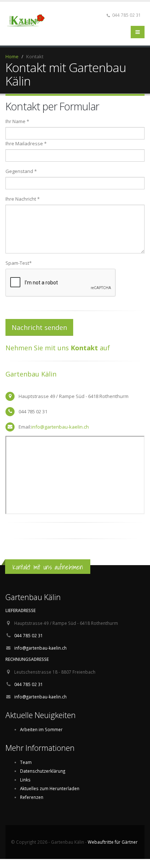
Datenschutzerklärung (42, 771)
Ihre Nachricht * (22, 199)
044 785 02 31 (28, 635)
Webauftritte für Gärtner (113, 842)
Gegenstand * (21, 171)
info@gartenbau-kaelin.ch (60, 426)
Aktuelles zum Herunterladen (49, 788)
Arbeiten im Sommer (41, 729)
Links (25, 780)
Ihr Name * (17, 121)
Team (26, 762)
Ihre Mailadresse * (26, 143)
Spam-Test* (18, 263)
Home (12, 56)
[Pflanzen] (28, 19)
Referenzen (31, 797)
